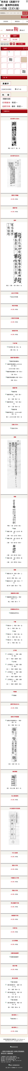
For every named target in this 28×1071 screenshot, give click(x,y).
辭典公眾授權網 (19, 1051)
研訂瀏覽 (15, 39)
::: (0, 30)
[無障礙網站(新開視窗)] (14, 1065)
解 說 (5, 36)
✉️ (14, 43)
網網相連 (10, 1053)
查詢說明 (24, 17)
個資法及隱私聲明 (7, 1051)
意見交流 (3, 1053)
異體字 (15, 36)
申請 (16, 199)
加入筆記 (20, 44)
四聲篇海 (6, 103)
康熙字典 (6, 106)
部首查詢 (5, 21)
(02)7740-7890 (8, 1060)
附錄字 (5, 39)
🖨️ (11, 43)
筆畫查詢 (17, 21)
